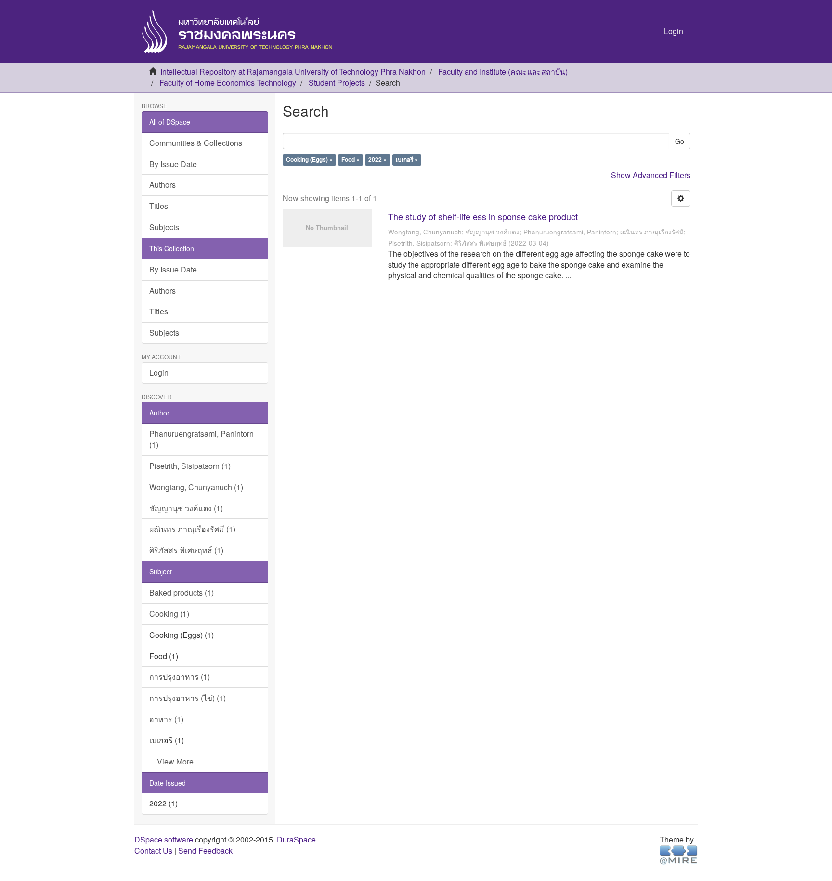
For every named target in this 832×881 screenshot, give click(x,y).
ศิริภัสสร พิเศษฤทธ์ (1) (186, 550)
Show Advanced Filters (650, 175)
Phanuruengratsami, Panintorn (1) (201, 439)
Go (679, 141)
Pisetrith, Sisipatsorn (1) (190, 465)
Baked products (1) (181, 592)
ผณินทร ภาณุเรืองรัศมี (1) (192, 528)
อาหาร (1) (166, 719)
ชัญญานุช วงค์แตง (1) (186, 508)
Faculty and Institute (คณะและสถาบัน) (503, 71)
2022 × (377, 159)
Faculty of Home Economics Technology (227, 82)
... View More (171, 761)
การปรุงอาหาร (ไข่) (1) (187, 697)
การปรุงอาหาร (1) (179, 676)
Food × (350, 159)
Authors (162, 184)
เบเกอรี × (407, 159)
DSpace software (163, 839)
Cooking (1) (169, 613)
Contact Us (153, 850)
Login (159, 372)
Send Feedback (205, 850)
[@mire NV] (679, 854)
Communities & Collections (195, 142)
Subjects (164, 227)
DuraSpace (296, 839)
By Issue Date (173, 163)
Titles (158, 205)
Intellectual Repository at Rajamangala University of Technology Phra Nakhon (293, 71)
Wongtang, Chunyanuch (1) (196, 486)
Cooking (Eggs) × (309, 159)
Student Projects (337, 82)
